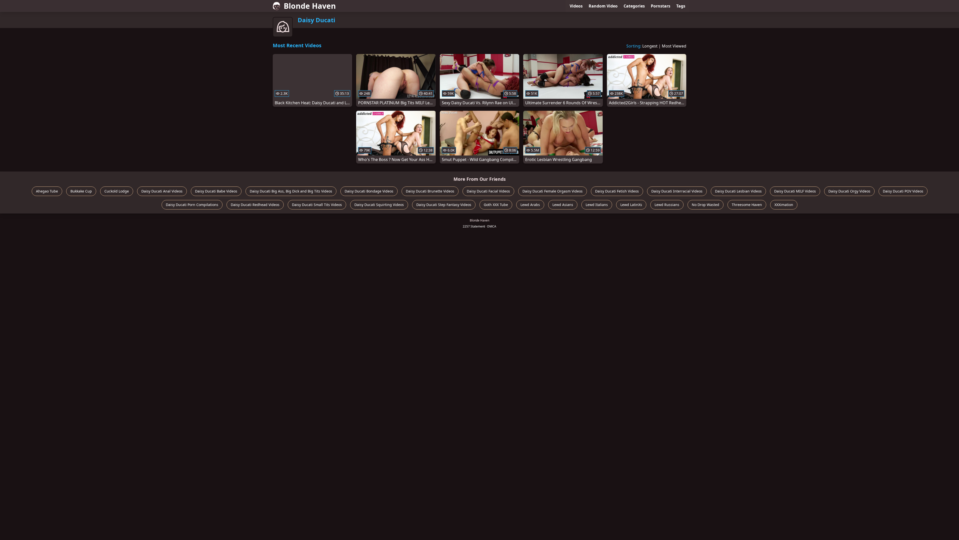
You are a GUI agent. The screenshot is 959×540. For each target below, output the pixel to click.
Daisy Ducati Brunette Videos (430, 191)
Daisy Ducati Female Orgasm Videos (552, 191)
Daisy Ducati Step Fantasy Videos (443, 204)
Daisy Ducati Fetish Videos (617, 191)
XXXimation (783, 204)
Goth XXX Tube (496, 204)
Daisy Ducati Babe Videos (216, 191)
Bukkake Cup (81, 191)
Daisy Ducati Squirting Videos (379, 204)
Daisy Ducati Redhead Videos (255, 204)
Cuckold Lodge (116, 191)
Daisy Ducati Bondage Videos (369, 191)
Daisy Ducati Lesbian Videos (738, 191)
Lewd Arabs (530, 204)
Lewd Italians (597, 204)
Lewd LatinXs (631, 204)
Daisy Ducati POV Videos (903, 191)
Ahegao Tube (47, 191)
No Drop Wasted (705, 204)
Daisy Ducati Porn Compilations (192, 204)
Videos (576, 6)
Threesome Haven (747, 204)
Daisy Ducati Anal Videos (162, 191)
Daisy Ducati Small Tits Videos (317, 204)
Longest (650, 46)
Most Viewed (674, 46)
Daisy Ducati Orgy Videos (849, 191)
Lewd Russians (667, 204)
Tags (680, 6)
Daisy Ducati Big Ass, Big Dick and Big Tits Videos (291, 191)
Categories (634, 6)
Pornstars (660, 6)
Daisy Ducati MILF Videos (795, 191)
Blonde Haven (310, 6)
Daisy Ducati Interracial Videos (677, 191)
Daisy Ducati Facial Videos (488, 191)
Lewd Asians (562, 204)
